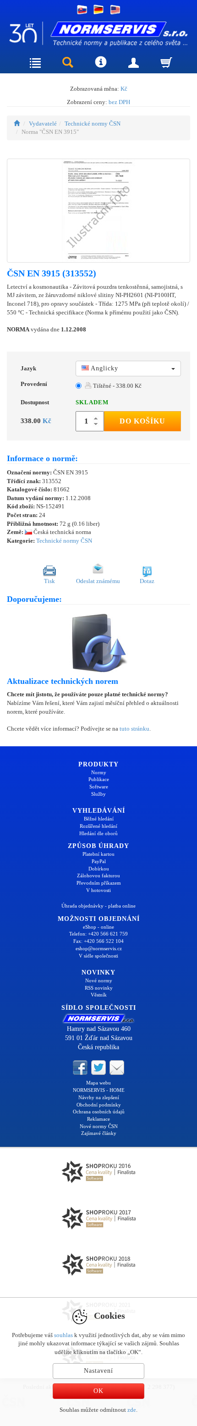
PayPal (99, 861)
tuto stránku (134, 728)
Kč (123, 88)
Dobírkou (98, 868)
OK (98, 1390)
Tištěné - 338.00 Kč (117, 385)
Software (98, 786)
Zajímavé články (98, 1133)
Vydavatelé (43, 123)
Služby (98, 794)
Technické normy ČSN (92, 123)
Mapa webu (98, 1082)
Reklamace (98, 1119)
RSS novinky (99, 988)
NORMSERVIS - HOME (99, 1090)
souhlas (63, 1335)
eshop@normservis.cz (99, 948)
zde (131, 1409)
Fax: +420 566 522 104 (98, 941)
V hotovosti (98, 890)
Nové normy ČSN (99, 1126)
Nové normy (98, 980)
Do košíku (142, 421)
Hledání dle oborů (98, 833)
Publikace (98, 779)
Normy (98, 772)
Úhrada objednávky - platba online (98, 905)
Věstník (99, 994)
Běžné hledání (99, 818)
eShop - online (98, 927)
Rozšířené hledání (98, 826)
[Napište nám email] (116, 1067)
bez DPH (119, 102)
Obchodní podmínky (99, 1104)
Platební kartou (98, 854)
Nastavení (98, 1370)
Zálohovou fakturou (98, 875)
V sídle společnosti (98, 955)
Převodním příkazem (99, 883)
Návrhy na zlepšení (98, 1097)
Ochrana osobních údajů (99, 1111)
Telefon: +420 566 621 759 (98, 933)
